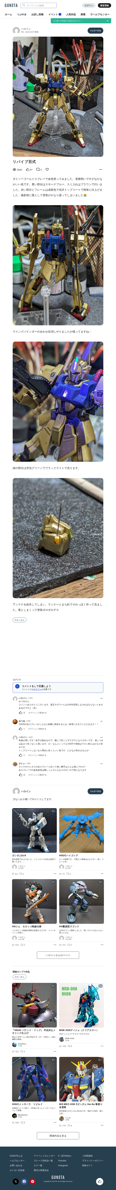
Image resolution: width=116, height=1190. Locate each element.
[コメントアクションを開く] (101, 698)
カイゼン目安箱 (17, 1170)
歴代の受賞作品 (41, 1170)
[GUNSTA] (11, 6)
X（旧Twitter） (65, 1155)
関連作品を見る (58, 1135)
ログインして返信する (38, 713)
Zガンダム (19, 620)
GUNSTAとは (16, 1155)
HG (22, 32)
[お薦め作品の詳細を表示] (100, 169)
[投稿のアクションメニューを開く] (55, 874)
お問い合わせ (16, 1165)
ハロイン (26, 28)
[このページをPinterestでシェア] (33, 1182)
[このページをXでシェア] (16, 1182)
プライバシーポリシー (92, 1160)
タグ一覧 (38, 1165)
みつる (22, 721)
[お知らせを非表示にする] (107, 21)
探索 (83, 14)
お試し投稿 (37, 14)
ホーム (8, 14)
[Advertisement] (58, 647)
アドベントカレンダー (44, 1155)
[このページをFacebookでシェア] (24, 1182)
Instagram (63, 1165)
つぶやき (22, 14)
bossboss (22, 1044)
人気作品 (71, 14)
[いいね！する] (99, 1181)
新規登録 (104, 5)
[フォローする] (95, 31)
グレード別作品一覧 (43, 1160)
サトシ (22, 763)
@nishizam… (23, 1115)
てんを (68, 1118)
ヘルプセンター (101, 14)
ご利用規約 (87, 1155)
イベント (54, 14)
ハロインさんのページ (58, 955)
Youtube (62, 1160)
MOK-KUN (69, 1038)
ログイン (89, 5)
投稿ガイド (87, 1165)
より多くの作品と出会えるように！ (67, 21)
